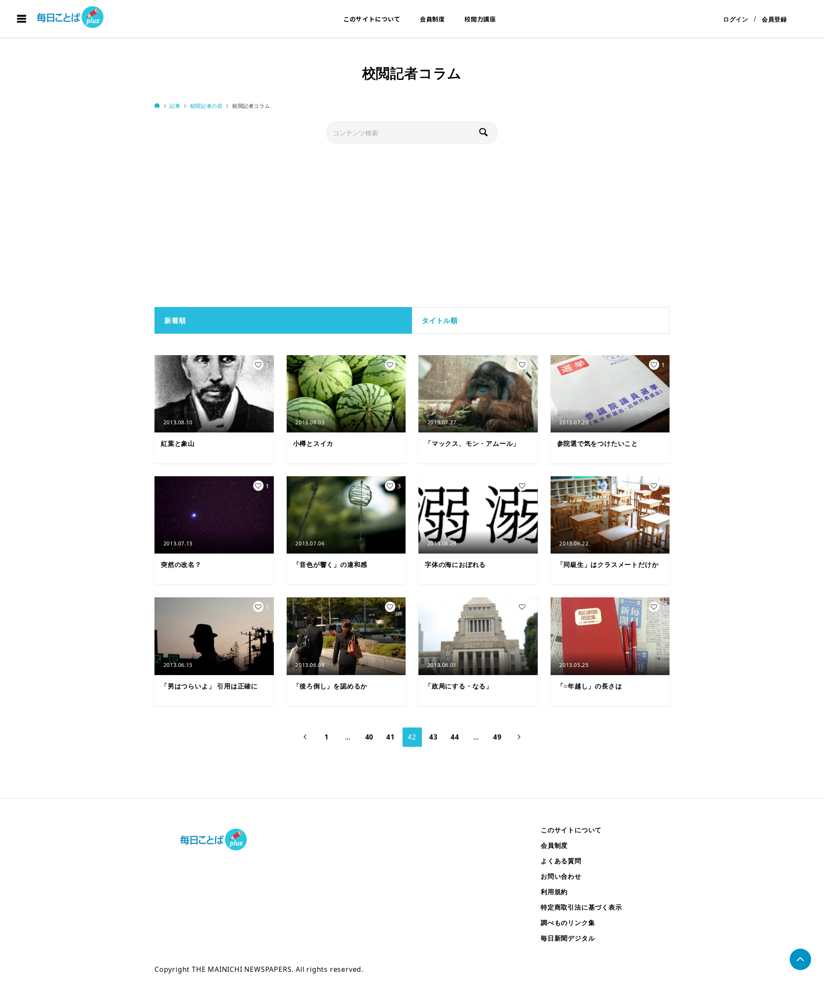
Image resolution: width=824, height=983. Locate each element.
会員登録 (774, 19)
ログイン (735, 19)
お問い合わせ (561, 876)
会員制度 (432, 19)
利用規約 (554, 891)
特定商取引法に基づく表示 (581, 907)
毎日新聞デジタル (568, 938)
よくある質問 (561, 860)
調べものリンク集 (568, 922)
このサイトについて (371, 19)
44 (455, 737)
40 (369, 737)
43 (433, 737)
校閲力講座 (480, 19)
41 (390, 737)
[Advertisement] (412, 225)
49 (497, 737)
